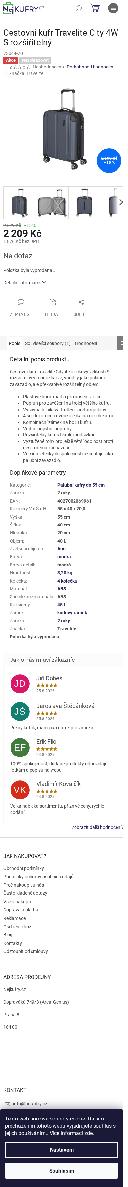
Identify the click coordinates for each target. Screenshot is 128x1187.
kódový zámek (72, 612)
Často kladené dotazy (25, 893)
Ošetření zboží (17, 926)
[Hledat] (78, 8)
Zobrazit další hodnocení (96, 827)
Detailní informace (21, 282)
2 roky (63, 620)
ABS (61, 588)
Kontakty (12, 943)
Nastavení (62, 1150)
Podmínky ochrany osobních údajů (38, 876)
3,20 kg (64, 572)
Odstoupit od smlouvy (25, 951)
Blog (7, 934)
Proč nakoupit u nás (23, 885)
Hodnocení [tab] (86, 343)
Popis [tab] (14, 343)
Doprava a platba (20, 909)
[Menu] (113, 8)
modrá (64, 556)
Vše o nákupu (17, 901)
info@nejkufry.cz (30, 1103)
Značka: (26, 73)
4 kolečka (67, 581)
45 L (61, 604)
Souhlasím (61, 1171)
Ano (61, 548)
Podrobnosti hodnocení (90, 66)
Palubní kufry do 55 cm (81, 485)
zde (88, 1133)
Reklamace (14, 918)
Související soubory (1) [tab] (48, 343)
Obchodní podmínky (23, 868)
